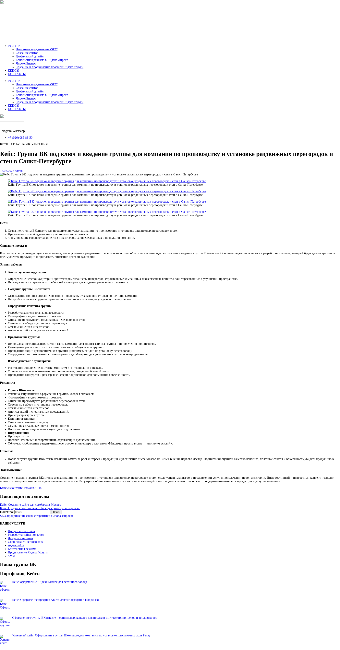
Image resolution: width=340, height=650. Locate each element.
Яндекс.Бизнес (26, 63)
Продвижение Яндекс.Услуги (28, 552)
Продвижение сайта (21, 531)
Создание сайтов (27, 52)
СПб (38, 488)
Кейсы (4, 488)
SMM (11, 556)
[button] (24, 144)
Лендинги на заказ (20, 538)
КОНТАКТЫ (17, 74)
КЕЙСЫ (13, 70)
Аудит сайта (16, 545)
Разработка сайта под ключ (26, 534)
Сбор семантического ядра (25, 541)
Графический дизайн (30, 56)
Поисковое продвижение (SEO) (37, 49)
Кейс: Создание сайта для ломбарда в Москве (30, 504)
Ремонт (29, 488)
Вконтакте (16, 488)
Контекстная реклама (22, 548)
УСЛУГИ (14, 45)
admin (19, 170)
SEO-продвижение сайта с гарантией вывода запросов (37, 515)
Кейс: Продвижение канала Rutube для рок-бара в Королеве (40, 508)
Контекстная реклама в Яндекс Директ (42, 60)
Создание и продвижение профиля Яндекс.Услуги (49, 67)
